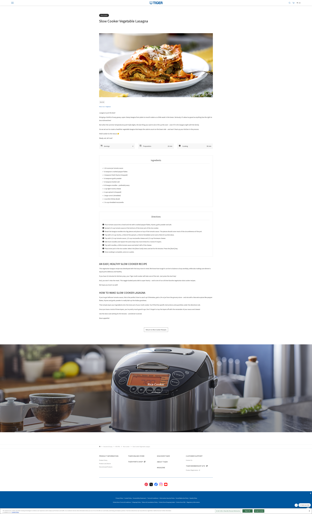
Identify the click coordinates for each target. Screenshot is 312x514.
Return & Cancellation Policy (150, 502)
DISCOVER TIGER (163, 456)
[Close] (309, 511)
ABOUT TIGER (162, 462)
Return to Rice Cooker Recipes (156, 330)
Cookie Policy (128, 498)
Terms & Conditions (152, 498)
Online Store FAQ (180, 502)
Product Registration (192, 470)
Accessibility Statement (139, 498)
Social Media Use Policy (182, 498)
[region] (156, 511)
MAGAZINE (161, 467)
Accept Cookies (259, 511)
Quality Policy (193, 498)
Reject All (247, 511)
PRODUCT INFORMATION (108, 456)
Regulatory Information (193, 502)
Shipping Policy (136, 502)
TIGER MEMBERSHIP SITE (195, 466)
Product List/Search (105, 463)
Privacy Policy (119, 498)
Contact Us (189, 460)
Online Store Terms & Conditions (122, 502)
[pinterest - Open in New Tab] (146, 484)
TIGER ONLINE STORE (136, 456)
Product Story (103, 460)
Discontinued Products (105, 467)
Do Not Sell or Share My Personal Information (228, 511)
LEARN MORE (156, 392)
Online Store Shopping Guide (167, 502)
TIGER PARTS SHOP (135, 461)
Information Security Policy (167, 498)
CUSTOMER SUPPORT (194, 456)
